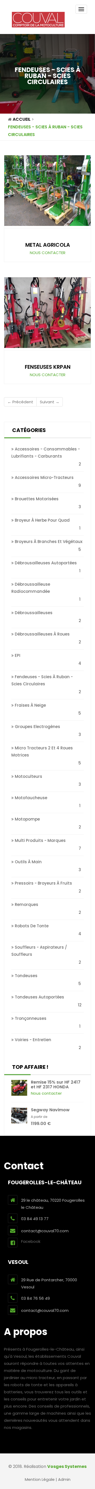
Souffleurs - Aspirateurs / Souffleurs (39, 950)
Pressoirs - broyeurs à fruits (43, 883)
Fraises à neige (30, 705)
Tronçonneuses (30, 1018)
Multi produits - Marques (40, 840)
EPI (17, 655)
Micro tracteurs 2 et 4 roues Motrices (42, 751)
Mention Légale (40, 1479)
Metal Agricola (47, 245)
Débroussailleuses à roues (42, 634)
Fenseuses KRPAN (47, 367)
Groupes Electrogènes (37, 726)
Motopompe (27, 819)
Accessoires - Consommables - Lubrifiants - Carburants (45, 452)
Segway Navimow (50, 1110)
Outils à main (28, 862)
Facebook (30, 1241)
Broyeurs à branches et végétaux (48, 541)
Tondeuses (25, 975)
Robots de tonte (31, 926)
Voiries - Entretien (32, 1039)
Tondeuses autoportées (39, 997)
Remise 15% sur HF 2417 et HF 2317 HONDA (55, 1084)
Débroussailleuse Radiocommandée (30, 587)
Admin (64, 1479)
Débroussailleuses (33, 612)
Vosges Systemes (67, 1466)
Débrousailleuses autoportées (45, 563)
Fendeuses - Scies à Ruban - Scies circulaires (42, 680)
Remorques (26, 904)
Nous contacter (47, 253)
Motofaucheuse (30, 798)
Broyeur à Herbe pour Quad (42, 520)
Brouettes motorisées (36, 499)
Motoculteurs (28, 776)
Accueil (22, 119)
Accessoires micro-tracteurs (44, 477)
